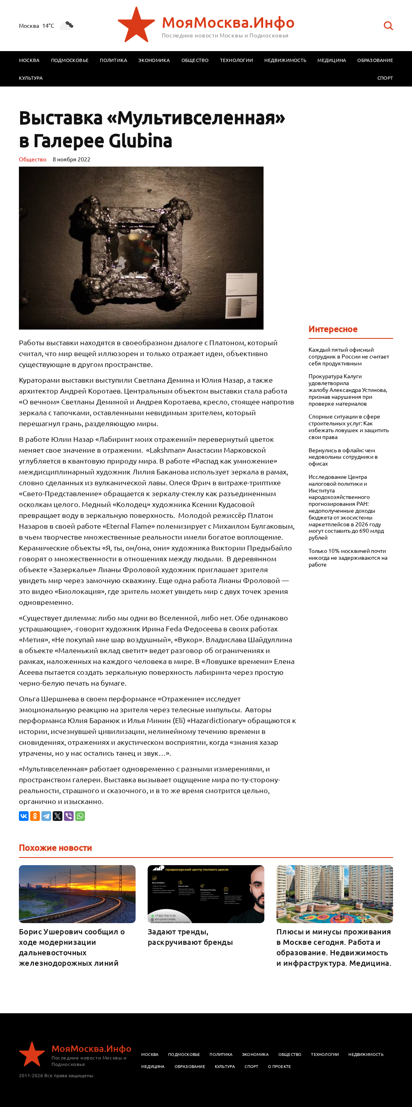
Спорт (385, 77)
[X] (57, 816)
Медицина (331, 60)
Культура (31, 77)
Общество (195, 60)
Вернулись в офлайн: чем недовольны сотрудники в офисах (343, 457)
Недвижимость (285, 60)
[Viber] (69, 816)
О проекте (279, 1066)
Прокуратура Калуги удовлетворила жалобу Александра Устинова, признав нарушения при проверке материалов (348, 389)
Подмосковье (70, 60)
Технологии (236, 60)
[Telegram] (46, 816)
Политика (113, 60)
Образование (375, 60)
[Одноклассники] (35, 816)
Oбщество (32, 159)
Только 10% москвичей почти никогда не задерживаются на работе (348, 557)
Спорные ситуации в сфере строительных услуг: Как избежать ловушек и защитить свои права (349, 426)
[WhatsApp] (80, 816)
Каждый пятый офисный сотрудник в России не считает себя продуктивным (349, 356)
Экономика (154, 60)
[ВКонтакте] (24, 816)
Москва (29, 60)
